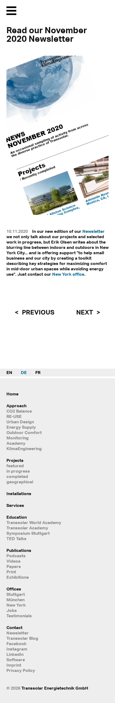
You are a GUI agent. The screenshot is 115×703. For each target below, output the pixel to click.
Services (15, 505)
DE (24, 372)
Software (15, 659)
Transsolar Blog (22, 638)
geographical (19, 481)
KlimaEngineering (24, 448)
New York (16, 605)
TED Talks (16, 538)
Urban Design (20, 421)
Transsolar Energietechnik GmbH (54, 688)
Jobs (11, 610)
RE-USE (14, 416)
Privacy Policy (20, 670)
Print (11, 571)
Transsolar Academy (27, 527)
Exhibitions (17, 577)
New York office (68, 274)
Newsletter (93, 231)
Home (12, 394)
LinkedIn (15, 654)
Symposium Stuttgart (28, 533)
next (85, 312)
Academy (15, 443)
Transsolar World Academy (33, 522)
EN (9, 372)
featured (15, 465)
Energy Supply (21, 427)
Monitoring (17, 437)
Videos (13, 561)
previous (37, 312)
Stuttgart (15, 594)
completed (17, 476)
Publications (18, 550)
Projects (15, 460)
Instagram (16, 649)
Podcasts (16, 555)
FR (37, 372)
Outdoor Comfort (24, 432)
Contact (14, 627)
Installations (18, 493)
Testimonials (19, 615)
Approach (16, 405)
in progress (18, 471)
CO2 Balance (19, 411)
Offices (13, 589)
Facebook (16, 643)
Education (16, 517)
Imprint (13, 665)
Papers (13, 566)
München (15, 599)
